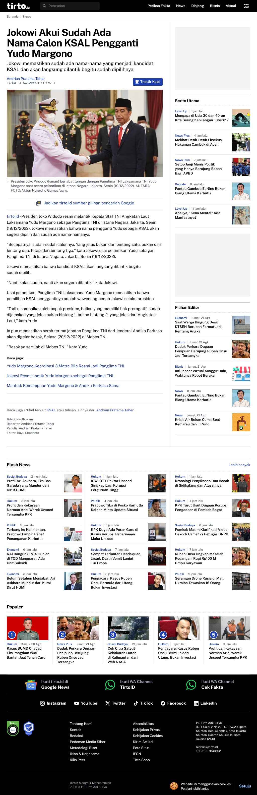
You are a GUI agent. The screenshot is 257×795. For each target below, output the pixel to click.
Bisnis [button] (215, 6)
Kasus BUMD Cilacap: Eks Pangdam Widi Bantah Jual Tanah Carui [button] (26, 653)
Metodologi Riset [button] (83, 748)
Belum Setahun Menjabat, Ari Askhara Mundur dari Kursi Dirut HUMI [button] (31, 583)
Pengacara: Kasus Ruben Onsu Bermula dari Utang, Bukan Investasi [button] (112, 583)
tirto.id (13, 216)
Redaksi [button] (76, 736)
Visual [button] (231, 6)
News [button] (180, 6)
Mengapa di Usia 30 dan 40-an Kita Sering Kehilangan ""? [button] (201, 118)
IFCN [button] (137, 754)
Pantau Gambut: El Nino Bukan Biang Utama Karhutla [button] (200, 191)
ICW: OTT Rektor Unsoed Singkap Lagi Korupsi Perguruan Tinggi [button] (111, 485)
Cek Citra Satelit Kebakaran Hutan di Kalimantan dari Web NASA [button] (123, 655)
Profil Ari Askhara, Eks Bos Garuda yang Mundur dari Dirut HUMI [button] (29, 485)
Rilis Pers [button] (77, 760)
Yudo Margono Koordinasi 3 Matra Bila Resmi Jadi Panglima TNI (65, 366)
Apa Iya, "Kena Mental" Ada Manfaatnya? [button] (197, 215)
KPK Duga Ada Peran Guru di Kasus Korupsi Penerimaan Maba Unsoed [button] (114, 534)
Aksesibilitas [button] (143, 724)
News (27, 16)
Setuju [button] (245, 786)
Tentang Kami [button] (81, 724)
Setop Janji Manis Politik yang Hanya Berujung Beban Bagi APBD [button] (198, 169)
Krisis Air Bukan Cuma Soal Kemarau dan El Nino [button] (197, 422)
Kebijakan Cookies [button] (148, 736)
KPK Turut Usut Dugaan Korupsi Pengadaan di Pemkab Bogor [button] (201, 507)
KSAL (51, 410)
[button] (18, 6)
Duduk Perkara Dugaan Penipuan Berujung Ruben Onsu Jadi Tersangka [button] (201, 351)
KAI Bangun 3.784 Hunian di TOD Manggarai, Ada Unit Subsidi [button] (28, 558)
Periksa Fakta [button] (159, 6)
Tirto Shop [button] (141, 760)
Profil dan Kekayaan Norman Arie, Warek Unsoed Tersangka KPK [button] (30, 510)
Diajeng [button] (197, 6)
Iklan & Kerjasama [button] (84, 754)
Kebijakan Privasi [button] (147, 730)
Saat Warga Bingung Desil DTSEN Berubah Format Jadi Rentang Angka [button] (198, 326)
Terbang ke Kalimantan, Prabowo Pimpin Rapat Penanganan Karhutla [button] (26, 534)
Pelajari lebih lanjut (195, 788)
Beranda (13, 16)
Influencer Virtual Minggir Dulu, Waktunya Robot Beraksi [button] (201, 373)
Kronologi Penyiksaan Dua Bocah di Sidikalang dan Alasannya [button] (202, 483)
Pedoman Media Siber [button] (87, 742)
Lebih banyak (239, 465)
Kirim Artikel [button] (143, 742)
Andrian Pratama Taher (26, 79)
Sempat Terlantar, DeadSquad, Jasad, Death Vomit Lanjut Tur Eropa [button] (116, 558)
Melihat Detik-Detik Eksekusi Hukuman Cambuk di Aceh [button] (199, 142)
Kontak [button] (75, 730)
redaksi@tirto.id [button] (207, 747)
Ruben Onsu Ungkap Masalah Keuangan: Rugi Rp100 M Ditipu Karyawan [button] (199, 558)
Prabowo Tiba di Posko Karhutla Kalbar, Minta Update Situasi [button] (117, 507)
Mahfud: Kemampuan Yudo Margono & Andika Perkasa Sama (63, 385)
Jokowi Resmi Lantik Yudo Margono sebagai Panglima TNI (60, 375)
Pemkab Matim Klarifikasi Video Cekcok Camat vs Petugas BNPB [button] (201, 532)
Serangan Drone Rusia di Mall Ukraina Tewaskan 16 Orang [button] (199, 581)
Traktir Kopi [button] (150, 82)
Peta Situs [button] (141, 748)
